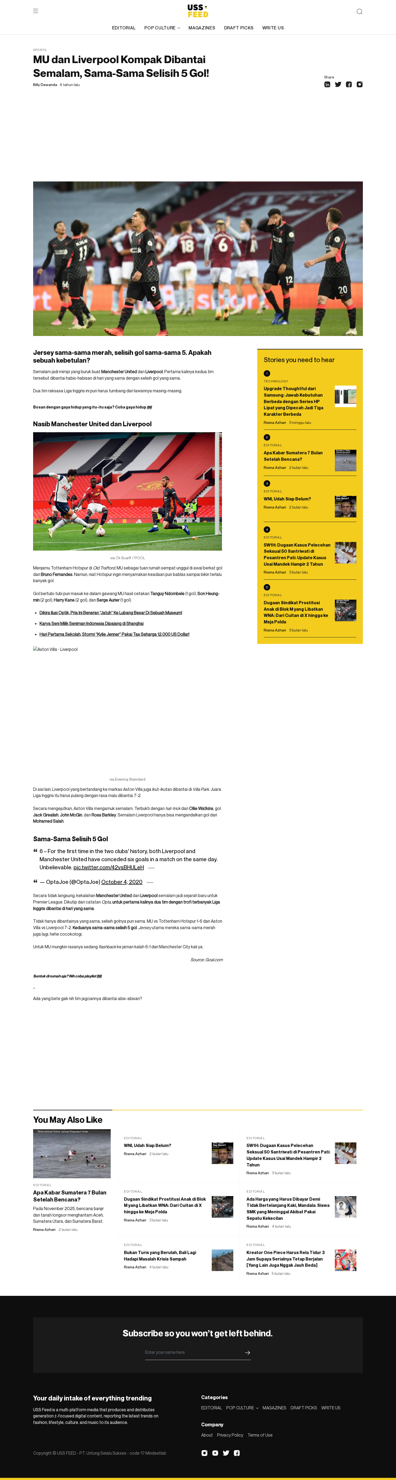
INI (99, 976)
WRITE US (273, 27)
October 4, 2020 (122, 882)
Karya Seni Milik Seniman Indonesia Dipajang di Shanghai (92, 623)
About (207, 1435)
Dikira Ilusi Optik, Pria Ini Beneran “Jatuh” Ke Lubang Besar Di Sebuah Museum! (111, 612)
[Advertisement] (198, 141)
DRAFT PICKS (239, 27)
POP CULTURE (160, 27)
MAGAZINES (202, 27)
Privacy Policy (230, 1435)
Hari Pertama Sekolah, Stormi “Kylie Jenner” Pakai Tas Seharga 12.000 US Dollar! (114, 634)
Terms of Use (260, 1435)
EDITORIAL (124, 27)
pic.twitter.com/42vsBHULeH (109, 867)
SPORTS (40, 50)
